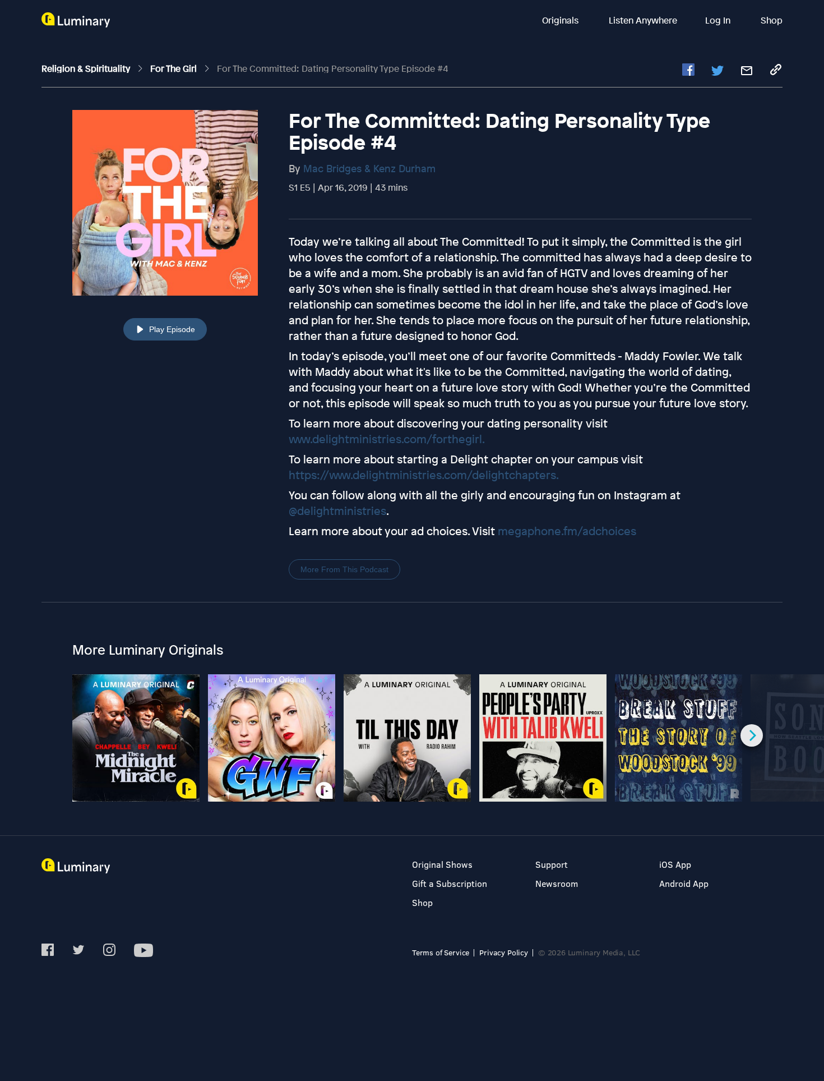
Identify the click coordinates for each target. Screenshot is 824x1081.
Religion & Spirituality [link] (86, 68)
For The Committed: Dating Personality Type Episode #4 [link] (332, 68)
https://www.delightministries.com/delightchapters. (424, 474)
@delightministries (337, 510)
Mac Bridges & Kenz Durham (369, 168)
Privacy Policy (503, 952)
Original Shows (442, 864)
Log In (719, 20)
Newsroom (556, 883)
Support (551, 864)
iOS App (675, 864)
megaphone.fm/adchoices (567, 531)
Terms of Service (440, 952)
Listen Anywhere (643, 20)
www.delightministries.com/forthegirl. (387, 439)
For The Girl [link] (174, 68)
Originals (561, 20)
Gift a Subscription (449, 883)
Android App (684, 883)
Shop (772, 20)
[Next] (751, 735)
